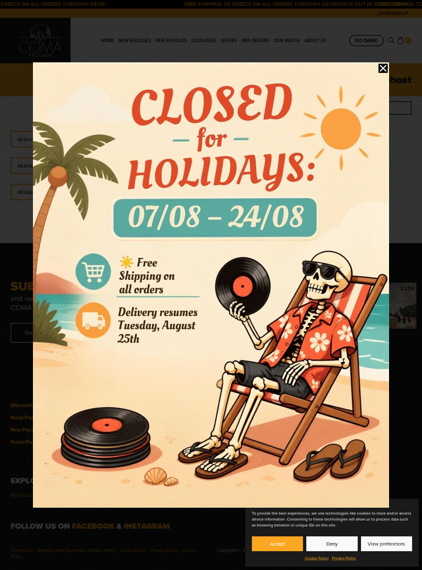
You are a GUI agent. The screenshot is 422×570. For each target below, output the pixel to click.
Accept (277, 544)
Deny (332, 544)
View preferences (386, 544)
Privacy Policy (344, 558)
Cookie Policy (317, 558)
